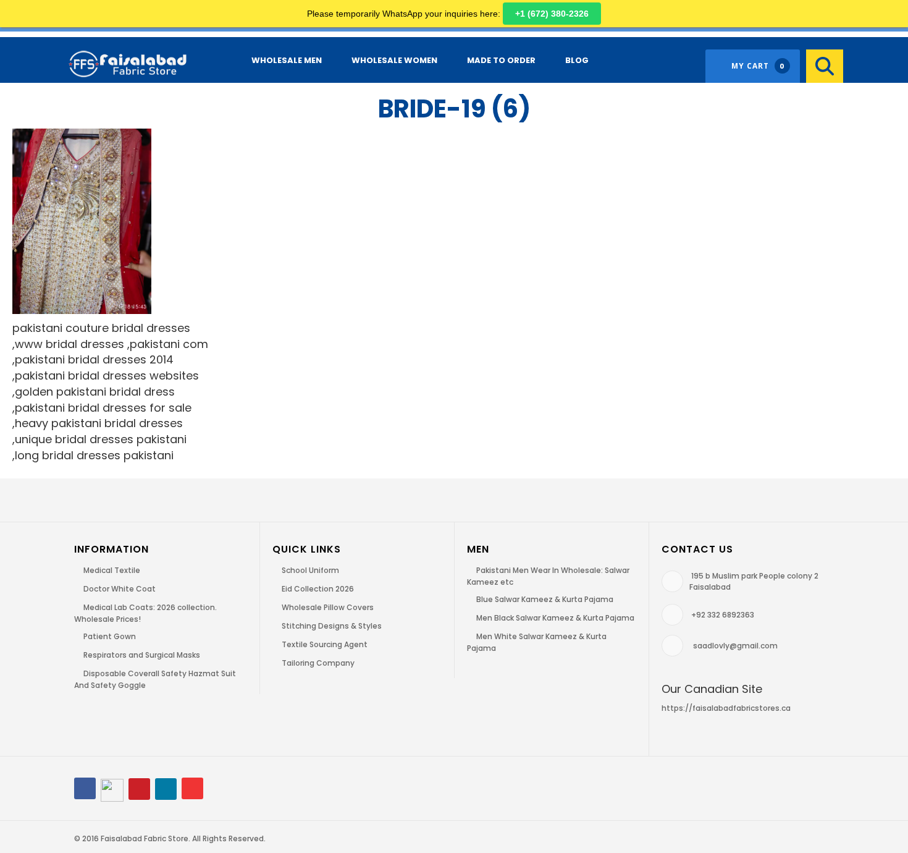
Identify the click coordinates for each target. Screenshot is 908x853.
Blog (577, 60)
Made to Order (501, 60)
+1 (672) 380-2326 (552, 14)
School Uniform (310, 570)
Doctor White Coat (119, 589)
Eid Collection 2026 (318, 589)
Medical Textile (111, 570)
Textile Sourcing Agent (325, 644)
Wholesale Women (394, 60)
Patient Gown (109, 636)
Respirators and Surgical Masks (141, 655)
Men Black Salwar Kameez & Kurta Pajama (555, 618)
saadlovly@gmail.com (735, 645)
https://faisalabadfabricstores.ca (726, 708)
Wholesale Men (286, 60)
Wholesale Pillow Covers (328, 607)
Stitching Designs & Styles (332, 626)
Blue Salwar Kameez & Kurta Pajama (544, 599)
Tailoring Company (318, 663)
